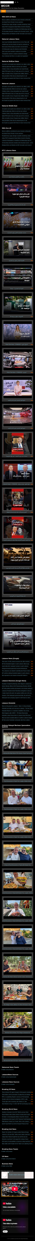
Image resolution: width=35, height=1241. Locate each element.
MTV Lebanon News (9, 150)
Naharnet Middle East (9, 106)
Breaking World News (9, 1109)
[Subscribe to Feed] (18, 2)
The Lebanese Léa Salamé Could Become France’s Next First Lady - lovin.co (17, 671)
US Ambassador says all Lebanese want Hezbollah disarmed (17, 49)
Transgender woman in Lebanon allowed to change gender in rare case (17, 54)
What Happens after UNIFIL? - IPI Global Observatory (15, 713)
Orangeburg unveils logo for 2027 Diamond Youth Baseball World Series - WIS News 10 (17, 1119)
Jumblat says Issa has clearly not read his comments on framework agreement (17, 44)
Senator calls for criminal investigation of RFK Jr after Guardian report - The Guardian (17, 1099)
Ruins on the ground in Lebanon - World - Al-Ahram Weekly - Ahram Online (16, 706)
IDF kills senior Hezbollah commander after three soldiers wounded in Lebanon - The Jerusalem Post (16, 720)
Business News (7, 1164)
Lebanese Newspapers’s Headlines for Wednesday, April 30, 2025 (17, 29)
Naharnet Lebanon (8, 83)
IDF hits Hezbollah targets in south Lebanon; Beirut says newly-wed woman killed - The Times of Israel (17, 664)
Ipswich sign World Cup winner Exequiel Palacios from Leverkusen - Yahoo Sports (17, 1124)
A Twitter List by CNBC (6, 1166)
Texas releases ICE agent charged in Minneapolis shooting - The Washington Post (17, 1092)
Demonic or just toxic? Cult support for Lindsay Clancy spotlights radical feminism (17, 1139)
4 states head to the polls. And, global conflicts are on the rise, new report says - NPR (17, 693)
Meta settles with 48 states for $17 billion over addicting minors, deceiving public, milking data (17, 1144)
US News (5, 1156)
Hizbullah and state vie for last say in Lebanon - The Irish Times (17, 708)
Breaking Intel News (9, 1129)
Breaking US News (8, 1089)
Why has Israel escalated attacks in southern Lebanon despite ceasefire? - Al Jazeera (17, 718)
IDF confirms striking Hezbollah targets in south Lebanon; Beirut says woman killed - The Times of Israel (17, 673)
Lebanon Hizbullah (8, 703)
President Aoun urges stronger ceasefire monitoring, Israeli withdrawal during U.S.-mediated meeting (16, 25)
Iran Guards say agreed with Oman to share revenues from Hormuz (16, 78)
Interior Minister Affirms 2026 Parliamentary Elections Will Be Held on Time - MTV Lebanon (16, 686)
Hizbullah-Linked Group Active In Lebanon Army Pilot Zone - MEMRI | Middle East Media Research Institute (16, 715)
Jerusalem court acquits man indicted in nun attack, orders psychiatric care (17, 64)
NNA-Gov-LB (6, 128)
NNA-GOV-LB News (9, 17)
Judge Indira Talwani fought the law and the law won (17, 1136)
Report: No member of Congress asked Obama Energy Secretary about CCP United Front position (17, 1132)
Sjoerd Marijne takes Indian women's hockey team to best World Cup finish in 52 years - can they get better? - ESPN (17, 1115)
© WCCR (9, 1238)
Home (3, 11)
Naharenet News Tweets (10, 1067)
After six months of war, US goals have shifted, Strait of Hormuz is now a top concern (17, 74)
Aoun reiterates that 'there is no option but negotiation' (15, 56)
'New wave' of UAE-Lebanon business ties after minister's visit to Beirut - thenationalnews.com (17, 662)
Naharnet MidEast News (10, 61)
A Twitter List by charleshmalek (8, 1077)
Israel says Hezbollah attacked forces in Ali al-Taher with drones (17, 42)
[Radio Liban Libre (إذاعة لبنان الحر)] (16, 1175)
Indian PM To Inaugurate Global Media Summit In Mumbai (16, 26)
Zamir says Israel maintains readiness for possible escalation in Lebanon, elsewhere (17, 51)
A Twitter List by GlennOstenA (8, 1158)
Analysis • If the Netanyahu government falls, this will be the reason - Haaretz (16, 696)
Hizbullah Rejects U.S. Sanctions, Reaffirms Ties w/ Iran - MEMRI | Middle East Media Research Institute (16, 711)
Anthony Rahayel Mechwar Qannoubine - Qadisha (16, 726)
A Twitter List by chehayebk (7, 1084)
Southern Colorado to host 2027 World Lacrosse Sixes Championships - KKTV (17, 1112)
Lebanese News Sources (10, 1082)
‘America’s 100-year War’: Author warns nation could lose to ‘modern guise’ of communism (17, 1135)
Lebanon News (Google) (10, 658)
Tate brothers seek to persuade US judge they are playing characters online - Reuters (17, 1095)
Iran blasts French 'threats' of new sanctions (12, 22)
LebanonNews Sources (10, 1074)
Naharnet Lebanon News (10, 39)
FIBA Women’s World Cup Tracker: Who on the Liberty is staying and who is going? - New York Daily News (17, 1122)
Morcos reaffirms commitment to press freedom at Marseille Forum (16, 20)
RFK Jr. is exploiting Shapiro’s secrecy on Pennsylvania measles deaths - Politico (17, 1097)
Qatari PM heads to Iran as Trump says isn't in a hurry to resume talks (17, 71)
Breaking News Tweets (10, 1149)
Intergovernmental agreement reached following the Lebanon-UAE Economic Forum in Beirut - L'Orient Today (17, 669)
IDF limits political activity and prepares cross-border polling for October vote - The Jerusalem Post (17, 689)
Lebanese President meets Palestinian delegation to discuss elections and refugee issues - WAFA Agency (16, 691)
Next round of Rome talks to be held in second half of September (17, 47)
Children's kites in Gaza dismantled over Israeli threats (17, 69)
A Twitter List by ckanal (6, 1151)
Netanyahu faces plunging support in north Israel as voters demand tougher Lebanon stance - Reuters (16, 698)
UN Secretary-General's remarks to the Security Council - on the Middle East (17, 31)
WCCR (5, 6)
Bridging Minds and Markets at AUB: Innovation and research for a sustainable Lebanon (17, 34)
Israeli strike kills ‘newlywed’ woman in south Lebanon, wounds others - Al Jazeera (17, 666)
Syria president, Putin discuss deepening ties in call (14, 76)
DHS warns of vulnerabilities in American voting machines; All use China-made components (17, 1142)
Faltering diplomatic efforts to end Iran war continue (17, 66)
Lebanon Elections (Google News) (14, 681)
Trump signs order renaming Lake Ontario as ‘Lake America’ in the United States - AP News (17, 1102)
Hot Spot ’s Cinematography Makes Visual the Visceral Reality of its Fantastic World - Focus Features (17, 1117)
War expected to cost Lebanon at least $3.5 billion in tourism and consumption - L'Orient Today (17, 676)
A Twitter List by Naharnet (7, 1069)
